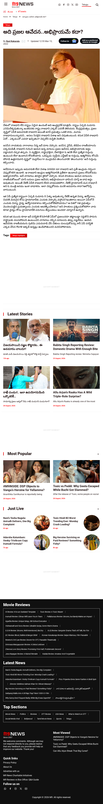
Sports (59, 719)
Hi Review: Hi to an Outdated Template (20, 612)
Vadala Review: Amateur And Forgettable (58, 654)
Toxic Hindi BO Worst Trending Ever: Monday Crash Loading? (29, 675)
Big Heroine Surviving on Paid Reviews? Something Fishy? (28, 689)
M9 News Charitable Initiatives (17, 775)
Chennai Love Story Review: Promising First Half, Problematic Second (33, 649)
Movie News (10, 714)
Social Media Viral (12, 719)
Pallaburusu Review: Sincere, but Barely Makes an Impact (69, 616)
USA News (59, 714)
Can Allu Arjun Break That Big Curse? (70, 751)
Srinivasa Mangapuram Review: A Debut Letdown (25, 644)
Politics (23, 714)
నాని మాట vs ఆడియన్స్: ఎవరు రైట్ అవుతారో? (73, 689)
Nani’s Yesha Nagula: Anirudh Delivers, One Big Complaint (28, 670)
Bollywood (28, 719)
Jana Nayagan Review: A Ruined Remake (21, 654)
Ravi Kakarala (13, 41)
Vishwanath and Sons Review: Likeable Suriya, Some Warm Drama (31, 626)
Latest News (14, 662)
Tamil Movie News (44, 719)
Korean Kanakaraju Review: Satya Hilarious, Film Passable (65, 635)
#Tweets (22, 11)
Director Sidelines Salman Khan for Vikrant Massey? (30, 684)
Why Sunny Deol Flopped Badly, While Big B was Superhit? (28, 698)
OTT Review (46, 714)
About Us (7, 767)
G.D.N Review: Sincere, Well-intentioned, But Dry (24, 630)
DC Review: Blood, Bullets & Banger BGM (21, 635)
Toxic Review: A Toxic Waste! (51, 612)
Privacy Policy (9, 762)
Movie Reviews (16, 604)
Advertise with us (11, 771)
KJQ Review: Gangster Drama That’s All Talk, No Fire (68, 630)
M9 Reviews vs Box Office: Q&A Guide (21, 779)
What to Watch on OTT (77, 714)
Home (5, 17)
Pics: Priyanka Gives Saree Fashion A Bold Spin (77, 679)
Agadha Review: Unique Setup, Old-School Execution (26, 621)
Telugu (85, 4)
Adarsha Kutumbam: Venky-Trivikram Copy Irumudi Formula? (29, 679)
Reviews (33, 714)
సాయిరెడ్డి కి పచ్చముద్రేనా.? (65, 698)
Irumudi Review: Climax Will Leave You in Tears (23, 616)
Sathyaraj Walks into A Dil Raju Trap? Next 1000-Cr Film (27, 693)
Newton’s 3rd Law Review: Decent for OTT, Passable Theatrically (30, 640)
